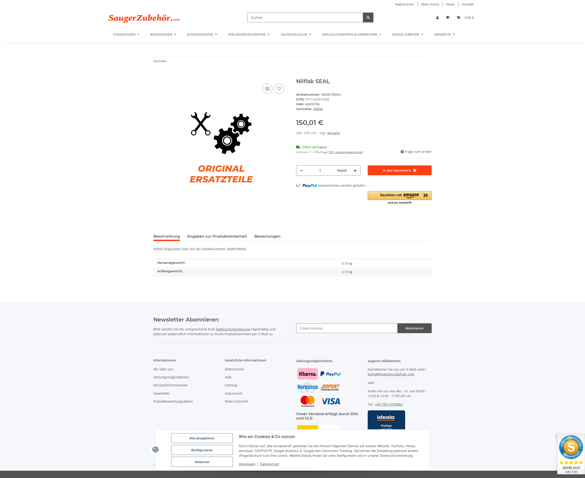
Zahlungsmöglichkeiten (171, 377)
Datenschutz (269, 464)
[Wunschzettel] (447, 17)
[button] (437, 17)
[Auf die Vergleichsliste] (267, 89)
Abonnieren (414, 328)
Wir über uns (163, 369)
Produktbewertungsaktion (173, 401)
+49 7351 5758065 (388, 404)
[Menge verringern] (301, 170)
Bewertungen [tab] (267, 236)
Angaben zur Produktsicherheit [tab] (217, 236)
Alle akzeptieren (202, 438)
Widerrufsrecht (236, 401)
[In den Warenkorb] (157, 75)
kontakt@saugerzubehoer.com (391, 374)
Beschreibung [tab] (166, 236)
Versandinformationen (170, 385)
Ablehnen (202, 462)
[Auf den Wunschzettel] (279, 89)
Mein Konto (430, 4)
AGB (228, 377)
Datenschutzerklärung (233, 329)
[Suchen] (368, 17)
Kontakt (468, 4)
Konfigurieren (202, 450)
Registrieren (404, 4)
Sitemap (231, 385)
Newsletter (161, 393)
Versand (333, 133)
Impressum (247, 464)
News (450, 4)
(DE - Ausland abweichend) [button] (346, 152)
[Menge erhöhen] (355, 170)
